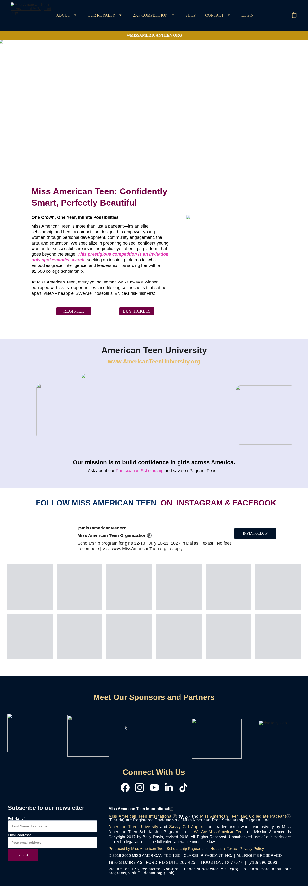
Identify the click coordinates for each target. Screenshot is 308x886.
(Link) (169, 873)
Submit (23, 855)
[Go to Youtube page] (157, 787)
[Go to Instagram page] (142, 787)
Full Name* (16, 818)
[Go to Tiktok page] (183, 787)
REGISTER (73, 311)
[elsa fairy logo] (275, 738)
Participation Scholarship (139, 470)
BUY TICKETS (137, 311)
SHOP (191, 15)
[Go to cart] (294, 15)
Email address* (19, 835)
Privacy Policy (252, 849)
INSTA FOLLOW (255, 533)
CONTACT (214, 15)
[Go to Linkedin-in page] (171, 787)
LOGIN (247, 15)
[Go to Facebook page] (128, 787)
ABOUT (63, 15)
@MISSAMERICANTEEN (149, 35)
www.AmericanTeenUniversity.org (154, 361)
